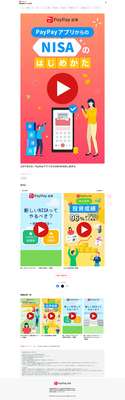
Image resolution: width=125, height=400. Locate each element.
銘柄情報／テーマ (73, 8)
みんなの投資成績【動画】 (49, 335)
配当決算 (55, 8)
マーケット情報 (46, 8)
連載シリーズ (30, 8)
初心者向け (63, 8)
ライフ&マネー (96, 8)
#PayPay (23, 178)
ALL (23, 8)
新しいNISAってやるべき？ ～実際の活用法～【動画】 (71, 336)
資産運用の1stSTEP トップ (26, 346)
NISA (37, 8)
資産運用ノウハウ (85, 8)
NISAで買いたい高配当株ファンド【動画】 (29, 336)
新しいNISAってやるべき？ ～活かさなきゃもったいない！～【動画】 (93, 337)
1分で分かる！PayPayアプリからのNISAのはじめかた (49, 346)
